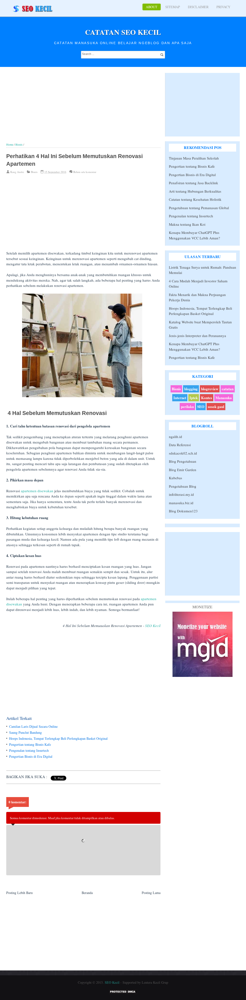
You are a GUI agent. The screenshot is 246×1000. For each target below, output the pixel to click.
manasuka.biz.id (181, 502)
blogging (191, 388)
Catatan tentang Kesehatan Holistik (195, 199)
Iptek (194, 397)
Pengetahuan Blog (182, 486)
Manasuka (223, 397)
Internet (179, 397)
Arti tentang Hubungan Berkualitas (195, 191)
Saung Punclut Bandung (25, 732)
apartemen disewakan (37, 490)
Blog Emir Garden (182, 469)
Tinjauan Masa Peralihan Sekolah (194, 158)
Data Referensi (180, 444)
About (151, 7)
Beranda (87, 892)
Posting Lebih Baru (19, 892)
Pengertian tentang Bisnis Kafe (30, 744)
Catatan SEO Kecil (123, 32)
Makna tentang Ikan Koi (187, 224)
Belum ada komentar (84, 172)
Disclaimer (198, 7)
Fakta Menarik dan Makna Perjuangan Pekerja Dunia (197, 297)
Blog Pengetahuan (182, 461)
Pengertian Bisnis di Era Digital (30, 756)
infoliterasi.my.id (181, 494)
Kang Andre (17, 172)
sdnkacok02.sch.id (183, 453)
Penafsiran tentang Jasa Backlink (193, 182)
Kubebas (175, 477)
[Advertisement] (83, 108)
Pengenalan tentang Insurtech (29, 750)
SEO (200, 406)
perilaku (187, 406)
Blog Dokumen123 (183, 511)
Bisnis (34, 172)
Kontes (206, 397)
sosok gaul (216, 406)
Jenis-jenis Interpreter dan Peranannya (197, 335)
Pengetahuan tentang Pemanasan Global (199, 207)
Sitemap (172, 7)
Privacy (223, 7)
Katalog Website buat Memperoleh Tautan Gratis (200, 325)
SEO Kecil (152, 625)
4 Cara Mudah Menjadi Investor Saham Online (198, 283)
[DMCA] (123, 993)
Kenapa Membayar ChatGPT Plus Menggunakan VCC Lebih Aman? (194, 235)
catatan (228, 388)
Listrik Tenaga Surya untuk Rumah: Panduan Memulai (202, 270)
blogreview (209, 388)
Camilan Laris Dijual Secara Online (33, 726)
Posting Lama (151, 892)
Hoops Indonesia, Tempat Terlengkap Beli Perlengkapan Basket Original (58, 738)
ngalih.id (175, 436)
